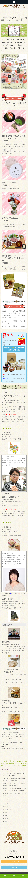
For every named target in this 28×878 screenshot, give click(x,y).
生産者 (5, 812)
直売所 (5, 815)
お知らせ (5, 806)
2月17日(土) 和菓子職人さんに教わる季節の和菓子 (7, 763)
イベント (5, 803)
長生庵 (5, 821)
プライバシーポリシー (23, 871)
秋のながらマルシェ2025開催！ (12, 793)
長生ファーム (7, 818)
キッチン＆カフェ (8, 809)
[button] (3, 71)
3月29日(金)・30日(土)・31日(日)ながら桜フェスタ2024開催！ (20, 763)
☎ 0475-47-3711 (14, 857)
